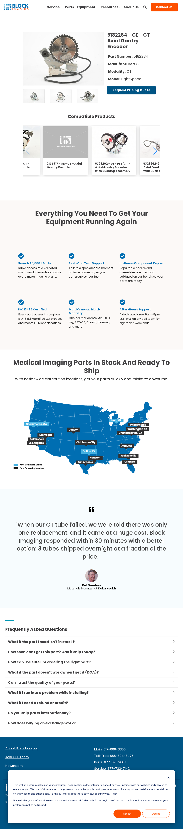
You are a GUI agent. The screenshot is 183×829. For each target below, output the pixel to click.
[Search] (145, 7)
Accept (127, 813)
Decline (156, 813)
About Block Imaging (21, 748)
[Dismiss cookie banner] (168, 778)
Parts (69, 7)
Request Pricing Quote (131, 90)
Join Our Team (17, 757)
